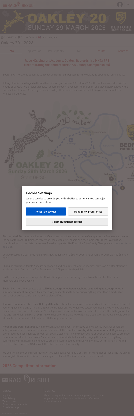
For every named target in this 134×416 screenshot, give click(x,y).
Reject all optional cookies (67, 221)
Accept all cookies (46, 211)
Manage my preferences (88, 211)
